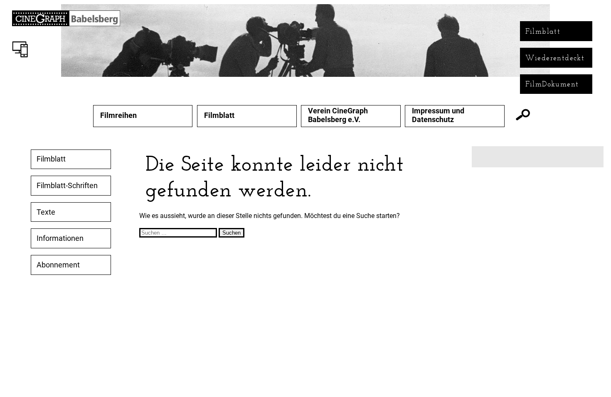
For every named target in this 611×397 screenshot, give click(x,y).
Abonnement (58, 265)
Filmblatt (543, 31)
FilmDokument (552, 83)
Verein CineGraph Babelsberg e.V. (338, 115)
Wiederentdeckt (555, 57)
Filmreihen (118, 115)
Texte (46, 212)
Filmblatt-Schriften (67, 185)
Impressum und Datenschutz (438, 115)
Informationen (60, 238)
